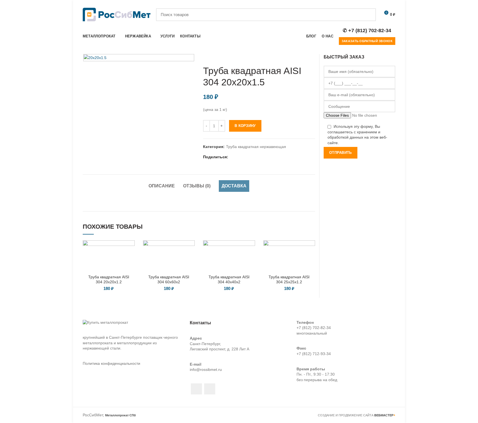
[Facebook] (233, 156)
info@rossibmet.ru (206, 369)
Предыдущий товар (301, 57)
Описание (162, 186)
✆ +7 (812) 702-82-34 (367, 30)
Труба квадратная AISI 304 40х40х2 (229, 279)
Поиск (368, 14)
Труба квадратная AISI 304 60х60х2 (168, 279)
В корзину (245, 126)
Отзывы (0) (197, 186)
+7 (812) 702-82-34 (314, 327)
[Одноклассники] (253, 156)
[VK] (260, 156)
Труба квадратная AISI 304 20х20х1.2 (108, 279)
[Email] (240, 156)
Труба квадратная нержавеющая (256, 146)
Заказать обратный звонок (367, 41)
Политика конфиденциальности (111, 363)
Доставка (234, 186)
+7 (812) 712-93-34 (314, 353)
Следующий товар (312, 57)
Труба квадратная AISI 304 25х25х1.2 (289, 279)
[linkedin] (246, 156)
